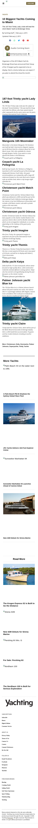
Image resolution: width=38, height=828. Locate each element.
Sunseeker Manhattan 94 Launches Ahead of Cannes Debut (17, 485)
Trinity (21, 346)
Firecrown (10, 818)
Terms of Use (5, 738)
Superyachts (13, 346)
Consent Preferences (7, 747)
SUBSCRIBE (30, 3)
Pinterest (4, 767)
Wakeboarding (6, 797)
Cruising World (6, 785)
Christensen (11, 344)
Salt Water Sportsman (8, 791)
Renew (4, 720)
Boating (4, 782)
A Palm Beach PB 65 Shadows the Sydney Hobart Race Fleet (16, 395)
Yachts (5, 14)
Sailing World (6, 788)
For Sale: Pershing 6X (13, 660)
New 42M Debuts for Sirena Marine (16, 538)
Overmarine (24, 344)
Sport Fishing (6, 794)
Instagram (5, 764)
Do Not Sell (5, 750)
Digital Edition (6, 723)
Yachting (4, 800)
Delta (18, 344)
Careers (4, 744)
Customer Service (7, 726)
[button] (10, 40)
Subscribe (4, 717)
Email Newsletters (7, 759)
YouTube (4, 770)
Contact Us (5, 741)
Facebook (4, 762)
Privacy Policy (6, 735)
